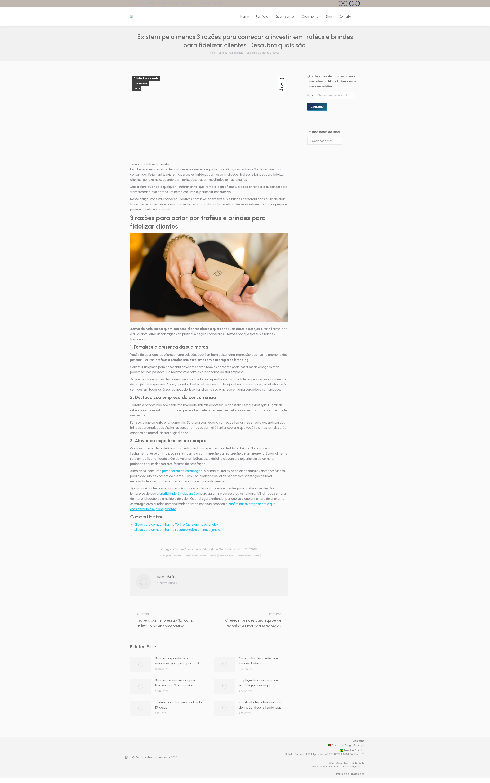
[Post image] (140, 664)
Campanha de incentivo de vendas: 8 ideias (258, 660)
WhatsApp (335, 763)
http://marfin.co (167, 582)
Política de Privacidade (350, 774)
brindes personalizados (195, 556)
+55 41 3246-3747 (144, 3)
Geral (137, 88)
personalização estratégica (182, 471)
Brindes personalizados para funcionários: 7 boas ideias (175, 682)
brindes (177, 556)
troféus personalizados (248, 556)
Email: (311, 95)
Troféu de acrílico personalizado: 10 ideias (178, 704)
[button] (209, 277)
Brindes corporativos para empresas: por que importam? (177, 660)
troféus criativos (227, 556)
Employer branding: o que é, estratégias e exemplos (259, 682)
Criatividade (140, 83)
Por (235, 549)
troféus (213, 556)
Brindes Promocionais (146, 78)
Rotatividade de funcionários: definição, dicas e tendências (260, 704)
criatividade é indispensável (179, 493)
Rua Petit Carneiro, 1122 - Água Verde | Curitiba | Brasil (191, 3)
